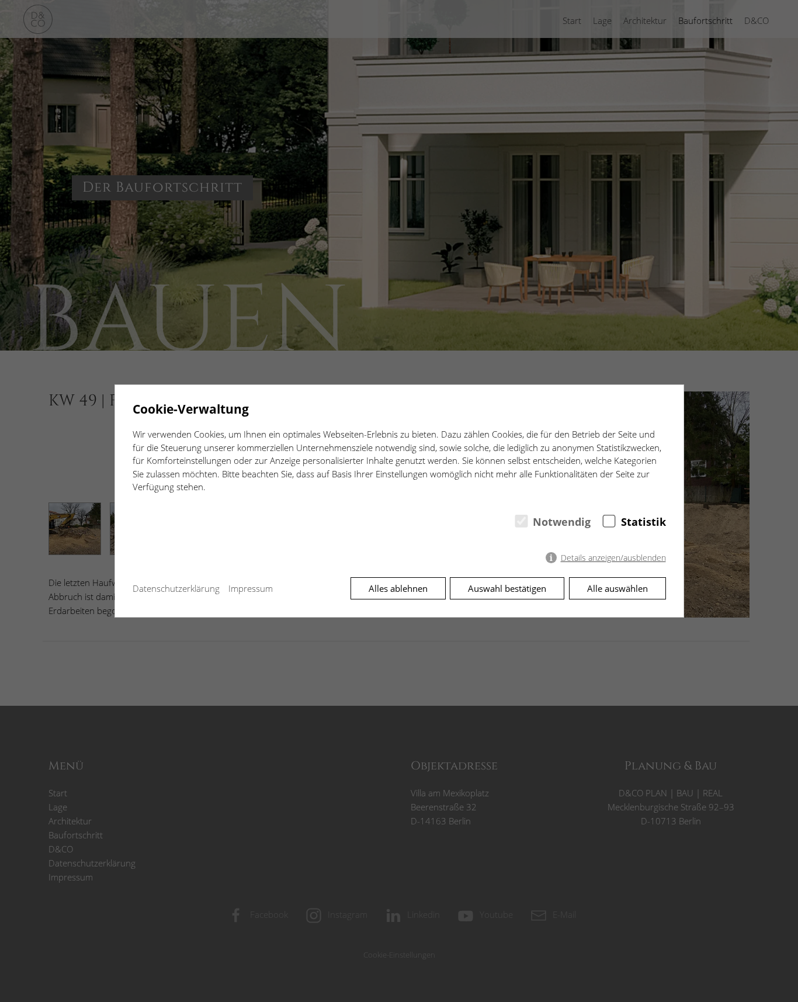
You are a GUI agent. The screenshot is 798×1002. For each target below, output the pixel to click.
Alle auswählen (617, 588)
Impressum (250, 588)
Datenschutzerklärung (176, 588)
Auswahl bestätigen (507, 588)
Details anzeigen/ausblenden (613, 558)
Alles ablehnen (398, 588)
